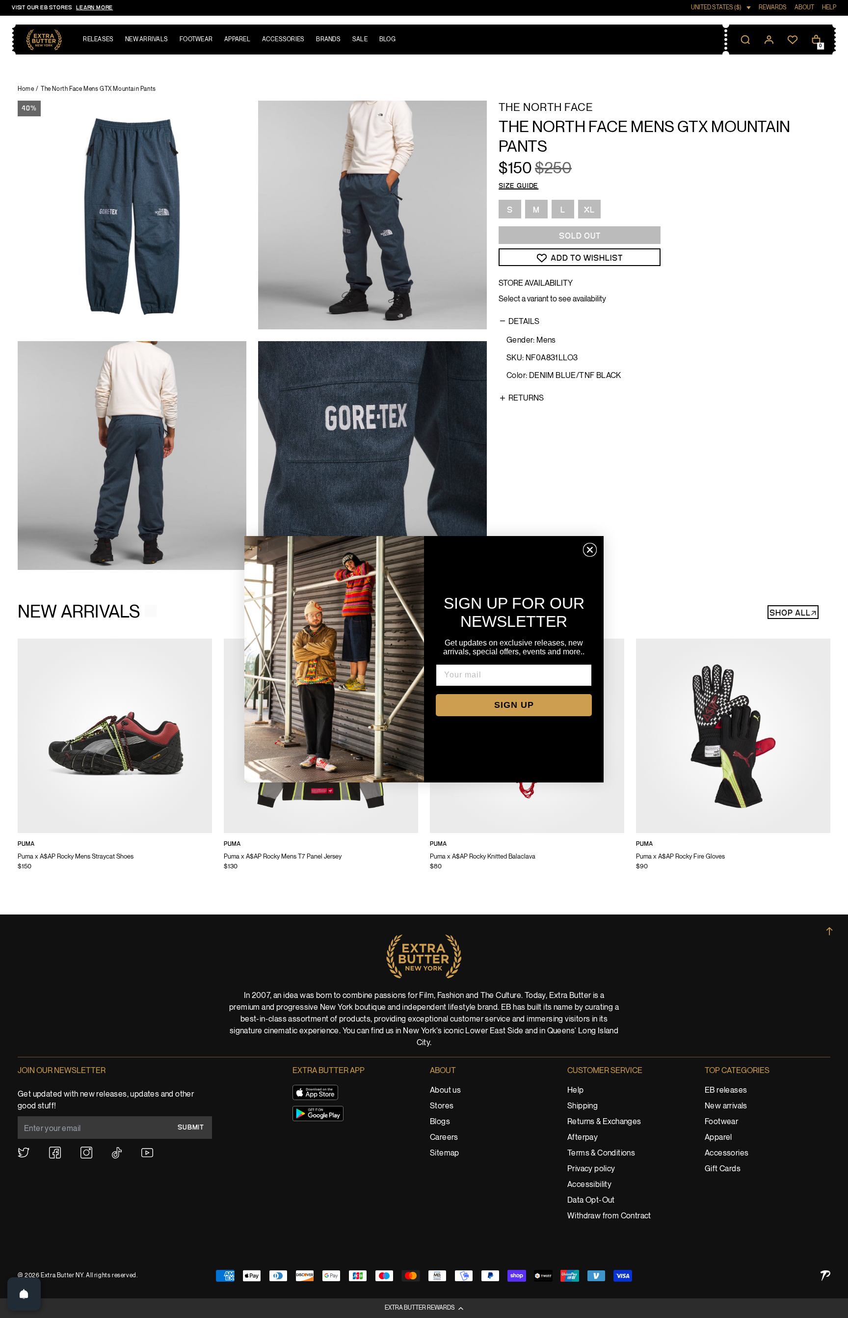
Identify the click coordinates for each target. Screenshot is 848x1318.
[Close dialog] (590, 550)
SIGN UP (514, 705)
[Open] (24, 1294)
